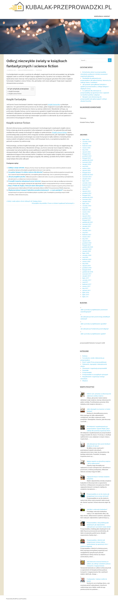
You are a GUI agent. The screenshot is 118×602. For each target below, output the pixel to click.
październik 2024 (87, 160)
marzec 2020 (86, 261)
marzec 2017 (86, 286)
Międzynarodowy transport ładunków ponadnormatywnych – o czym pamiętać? (35, 190)
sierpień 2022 (86, 201)
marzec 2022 (86, 212)
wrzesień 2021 (86, 224)
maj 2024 (85, 166)
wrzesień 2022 (86, 199)
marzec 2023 (86, 187)
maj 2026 (85, 143)
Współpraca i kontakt (102, 16)
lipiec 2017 (85, 278)
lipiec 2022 (85, 203)
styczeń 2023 (86, 191)
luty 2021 (85, 238)
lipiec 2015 (85, 294)
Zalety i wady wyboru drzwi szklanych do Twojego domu (24, 201)
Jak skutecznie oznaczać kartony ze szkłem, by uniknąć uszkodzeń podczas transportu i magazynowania (99, 563)
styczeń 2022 (86, 216)
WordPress (16, 598)
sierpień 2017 (86, 276)
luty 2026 (85, 150)
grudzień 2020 (86, 243)
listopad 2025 (86, 154)
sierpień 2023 (86, 178)
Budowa (84, 356)
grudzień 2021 (86, 218)
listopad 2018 (86, 269)
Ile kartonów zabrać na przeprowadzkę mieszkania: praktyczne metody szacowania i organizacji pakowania (94, 74)
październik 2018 (87, 272)
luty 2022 (85, 214)
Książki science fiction (15, 93)
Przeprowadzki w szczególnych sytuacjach (95, 374)
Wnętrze (85, 380)
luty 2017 (85, 288)
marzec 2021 (86, 236)
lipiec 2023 (85, 181)
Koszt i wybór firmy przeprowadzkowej (94, 362)
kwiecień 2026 (86, 145)
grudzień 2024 (86, 156)
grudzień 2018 (86, 267)
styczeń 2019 (86, 265)
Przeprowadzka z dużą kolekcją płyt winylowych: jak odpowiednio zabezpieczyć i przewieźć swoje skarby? (99, 525)
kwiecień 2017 (86, 284)
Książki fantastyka (14, 91)
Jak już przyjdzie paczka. (16, 177)
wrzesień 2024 (86, 162)
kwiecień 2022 (86, 210)
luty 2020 (85, 263)
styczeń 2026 (86, 152)
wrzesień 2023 (86, 176)
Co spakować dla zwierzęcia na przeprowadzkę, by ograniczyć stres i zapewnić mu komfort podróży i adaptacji (94, 93)
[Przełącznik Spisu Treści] (31, 88)
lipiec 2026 (85, 139)
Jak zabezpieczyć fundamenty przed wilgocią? (94, 329)
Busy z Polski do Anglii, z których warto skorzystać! (26, 185)
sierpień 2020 (86, 251)
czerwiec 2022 (86, 205)
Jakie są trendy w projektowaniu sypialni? (93, 334)
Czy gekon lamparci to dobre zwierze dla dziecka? (25, 172)
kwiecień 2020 (86, 259)
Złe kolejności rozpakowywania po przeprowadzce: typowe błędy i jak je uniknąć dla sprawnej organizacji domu (98, 428)
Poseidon (23, 598)
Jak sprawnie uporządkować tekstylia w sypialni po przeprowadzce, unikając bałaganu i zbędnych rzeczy (94, 86)
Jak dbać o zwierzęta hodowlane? (97, 509)
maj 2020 (85, 257)
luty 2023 (85, 189)
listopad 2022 (86, 195)
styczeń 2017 (86, 290)
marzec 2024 (86, 168)
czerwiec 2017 (86, 280)
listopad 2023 (86, 172)
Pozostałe (39, 70)
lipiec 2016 (85, 292)
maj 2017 (85, 282)
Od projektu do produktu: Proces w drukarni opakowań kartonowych (52, 203)
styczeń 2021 (86, 241)
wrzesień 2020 (86, 249)
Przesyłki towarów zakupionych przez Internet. (24, 181)
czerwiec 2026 (86, 141)
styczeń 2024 (86, 170)
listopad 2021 (86, 220)
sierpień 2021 (86, 226)
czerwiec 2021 (86, 230)
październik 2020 (87, 247)
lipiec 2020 (85, 253)
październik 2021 (87, 222)
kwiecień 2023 (86, 185)
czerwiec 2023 (86, 183)
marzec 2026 (86, 147)
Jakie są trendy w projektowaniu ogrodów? (93, 324)
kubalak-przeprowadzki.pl (26, 70)
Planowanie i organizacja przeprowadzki (94, 368)
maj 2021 (85, 232)
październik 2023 (87, 174)
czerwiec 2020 (86, 255)
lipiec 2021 (85, 228)
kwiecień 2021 (86, 234)
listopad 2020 (86, 245)
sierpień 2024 (86, 164)
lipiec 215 (85, 296)
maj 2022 (85, 207)
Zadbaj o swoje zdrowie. (16, 168)
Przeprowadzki (87, 372)
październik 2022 (87, 197)
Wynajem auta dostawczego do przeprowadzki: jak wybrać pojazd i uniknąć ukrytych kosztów (93, 99)
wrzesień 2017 (86, 274)
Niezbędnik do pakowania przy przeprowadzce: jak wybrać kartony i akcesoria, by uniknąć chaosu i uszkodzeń (95, 80)
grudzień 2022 (86, 193)
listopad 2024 (86, 158)
